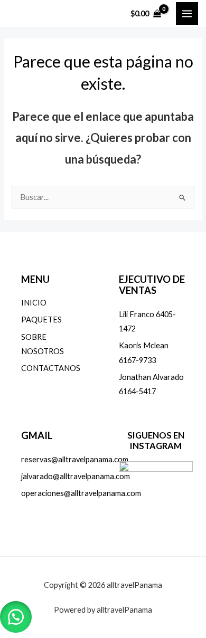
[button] (16, 617)
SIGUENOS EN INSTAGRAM (155, 440)
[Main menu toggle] (187, 13)
